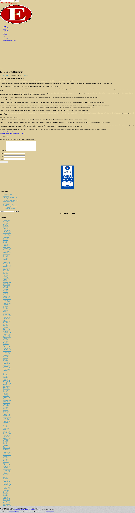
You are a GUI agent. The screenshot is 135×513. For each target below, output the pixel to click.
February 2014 (6, 431)
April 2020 (6, 327)
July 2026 (5, 221)
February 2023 (6, 279)
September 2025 (7, 235)
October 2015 (6, 403)
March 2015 (6, 412)
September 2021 (7, 303)
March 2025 (6, 244)
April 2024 (6, 259)
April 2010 (6, 495)
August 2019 (6, 338)
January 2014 (6, 432)
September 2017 (7, 370)
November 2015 (7, 401)
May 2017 (5, 376)
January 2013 (6, 449)
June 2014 (5, 425)
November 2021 (7, 300)
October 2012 (6, 453)
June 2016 (5, 391)
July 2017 (5, 373)
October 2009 (6, 504)
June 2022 (5, 290)
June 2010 (5, 493)
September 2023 (7, 269)
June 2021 (5, 307)
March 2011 (6, 480)
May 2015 (5, 410)
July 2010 (5, 491)
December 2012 (7, 450)
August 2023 (6, 271)
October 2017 (6, 369)
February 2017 (6, 380)
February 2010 (6, 498)
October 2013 (6, 436)
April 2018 (6, 360)
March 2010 (6, 497)
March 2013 (6, 446)
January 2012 (6, 466)
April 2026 (6, 226)
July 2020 (5, 323)
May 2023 (5, 275)
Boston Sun (6, 196)
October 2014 (6, 419)
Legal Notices (6, 36)
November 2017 (7, 367)
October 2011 (6, 470)
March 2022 (6, 294)
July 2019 (5, 339)
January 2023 (6, 280)
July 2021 (5, 306)
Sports (4, 33)
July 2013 (5, 441)
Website (2, 159)
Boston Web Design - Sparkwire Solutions (24, 509)
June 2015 (5, 408)
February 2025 (6, 245)
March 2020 (6, 328)
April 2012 (6, 462)
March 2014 (6, 429)
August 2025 (6, 237)
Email (2, 156)
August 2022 (6, 287)
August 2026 (6, 220)
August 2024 (6, 254)
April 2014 (6, 428)
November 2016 (7, 384)
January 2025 (6, 247)
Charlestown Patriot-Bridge (10, 197)
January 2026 (6, 230)
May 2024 (5, 258)
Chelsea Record (7, 198)
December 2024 (7, 248)
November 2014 (7, 418)
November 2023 (7, 266)
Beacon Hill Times (7, 194)
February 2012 (6, 464)
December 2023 (7, 265)
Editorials (5, 27)
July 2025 (5, 238)
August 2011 (6, 473)
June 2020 (5, 324)
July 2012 (5, 457)
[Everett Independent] (16, 23)
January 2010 (6, 500)
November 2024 (7, 249)
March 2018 (6, 362)
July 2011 (5, 474)
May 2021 (5, 308)
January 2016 (6, 398)
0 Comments (25, 75)
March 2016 (6, 396)
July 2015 (5, 407)
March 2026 (6, 227)
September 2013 (7, 438)
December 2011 (7, 467)
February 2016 (6, 397)
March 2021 (6, 311)
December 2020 (7, 315)
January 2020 (6, 331)
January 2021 (6, 314)
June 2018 (5, 358)
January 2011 (6, 483)
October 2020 (6, 318)
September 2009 (7, 505)
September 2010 (7, 488)
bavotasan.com (50, 511)
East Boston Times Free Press (10, 200)
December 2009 (7, 501)
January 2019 (6, 348)
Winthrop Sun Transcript (9, 208)
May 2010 (5, 494)
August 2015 (6, 405)
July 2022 (5, 289)
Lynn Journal (6, 203)
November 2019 (7, 334)
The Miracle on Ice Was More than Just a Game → (12, 133)
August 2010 (6, 490)
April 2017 (6, 377)
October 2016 (6, 386)
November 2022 (7, 283)
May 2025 (5, 241)
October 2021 (6, 301)
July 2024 (5, 255)
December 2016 (7, 383)
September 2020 (7, 320)
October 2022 (6, 285)
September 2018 (7, 353)
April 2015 (6, 411)
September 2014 (7, 421)
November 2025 (7, 233)
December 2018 (7, 349)
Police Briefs (6, 31)
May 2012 (5, 460)
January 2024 (6, 264)
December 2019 (7, 332)
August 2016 (6, 389)
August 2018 (6, 355)
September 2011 (7, 471)
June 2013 (5, 442)
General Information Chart (9, 40)
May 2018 (5, 359)
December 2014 (7, 417)
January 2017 (6, 382)
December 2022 (7, 282)
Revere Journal (7, 207)
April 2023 (6, 276)
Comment (3, 150)
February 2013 (6, 448)
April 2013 (6, 445)
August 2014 (6, 422)
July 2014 (5, 424)
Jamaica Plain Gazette (8, 201)
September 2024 (7, 252)
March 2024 (6, 261)
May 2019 (5, 342)
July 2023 (5, 272)
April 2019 (6, 344)
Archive (5, 34)
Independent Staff (6, 75)
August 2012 (6, 456)
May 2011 (5, 477)
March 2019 (6, 345)
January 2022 (6, 297)
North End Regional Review (10, 205)
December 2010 (7, 484)
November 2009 (7, 502)
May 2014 (5, 427)
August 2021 (6, 304)
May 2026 (5, 224)
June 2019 (5, 341)
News (4, 29)
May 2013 (5, 443)
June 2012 (5, 459)
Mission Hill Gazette (8, 204)
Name (2, 153)
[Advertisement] (67, 55)
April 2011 (5, 479)
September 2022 (7, 286)
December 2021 (7, 299)
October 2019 (6, 335)
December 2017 (7, 366)
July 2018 (5, 356)
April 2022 (6, 293)
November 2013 (7, 435)
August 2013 (6, 439)
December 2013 (7, 434)
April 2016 (6, 394)
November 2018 (7, 351)
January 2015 (6, 415)
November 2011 (7, 469)
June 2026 (5, 223)
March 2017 (6, 379)
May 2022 (5, 292)
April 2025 (6, 242)
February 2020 (6, 330)
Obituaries (5, 30)
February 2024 (6, 262)
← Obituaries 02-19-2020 (6, 131)
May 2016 (5, 393)
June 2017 (5, 375)
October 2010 (6, 487)
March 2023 (6, 278)
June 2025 (5, 240)
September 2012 (7, 455)
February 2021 (6, 313)
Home (4, 26)
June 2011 (5, 476)
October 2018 (6, 352)
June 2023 (5, 273)
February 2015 (6, 414)
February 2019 (6, 346)
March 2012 (6, 463)
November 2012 (7, 452)
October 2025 (6, 234)
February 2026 (6, 228)
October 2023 (6, 268)
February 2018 (6, 363)
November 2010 (7, 486)
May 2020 (5, 325)
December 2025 (7, 231)
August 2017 (6, 372)
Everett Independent (5, 2)
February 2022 (6, 296)
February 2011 (6, 481)
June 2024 (5, 256)
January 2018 (6, 365)
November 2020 (7, 317)
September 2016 (7, 387)
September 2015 (7, 404)
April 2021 (6, 310)
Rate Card (5, 38)
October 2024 (6, 251)
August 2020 (6, 321)
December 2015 (7, 400)
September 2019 (7, 337)
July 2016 (5, 390)
